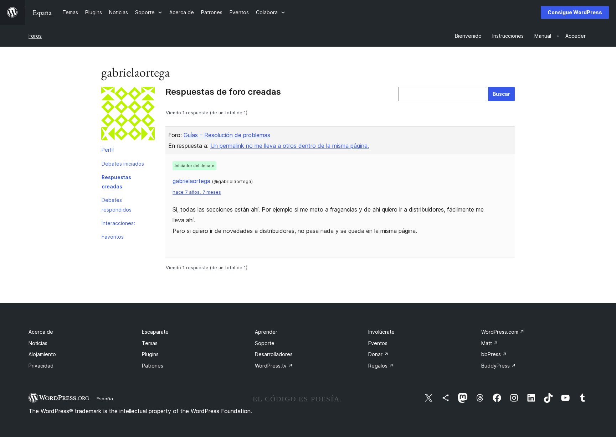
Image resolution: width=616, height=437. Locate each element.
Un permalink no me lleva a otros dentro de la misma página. (289, 145)
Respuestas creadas (116, 181)
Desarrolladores (274, 354)
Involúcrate (381, 332)
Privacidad (41, 366)
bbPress (494, 354)
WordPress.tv (274, 366)
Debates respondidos (117, 204)
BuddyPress (498, 366)
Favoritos (113, 237)
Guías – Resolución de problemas (227, 135)
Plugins (150, 354)
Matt (489, 343)
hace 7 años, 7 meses (197, 192)
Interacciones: (118, 223)
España (105, 398)
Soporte (264, 343)
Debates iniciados (123, 164)
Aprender (266, 332)
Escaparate (155, 332)
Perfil (108, 150)
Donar (378, 354)
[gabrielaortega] (128, 115)
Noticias (38, 343)
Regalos (381, 366)
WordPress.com (502, 332)
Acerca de (41, 332)
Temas (150, 343)
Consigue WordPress (575, 12)
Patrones (152, 366)
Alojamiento (42, 354)
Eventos (377, 343)
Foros (35, 36)
